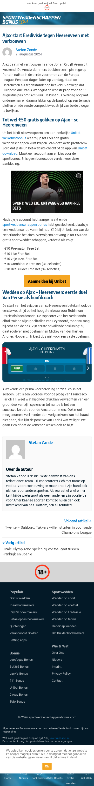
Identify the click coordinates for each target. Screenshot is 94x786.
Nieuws (57, 659)
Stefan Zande (41, 442)
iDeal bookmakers (22, 605)
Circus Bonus (19, 694)
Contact (57, 680)
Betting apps (18, 640)
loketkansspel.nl (59, 738)
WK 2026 (86, 778)
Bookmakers (39, 778)
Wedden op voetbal (65, 605)
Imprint (56, 666)
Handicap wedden (64, 626)
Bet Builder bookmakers (68, 633)
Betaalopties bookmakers (27, 619)
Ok (47, 766)
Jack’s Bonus (19, 673)
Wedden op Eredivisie (66, 612)
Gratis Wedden (20, 598)
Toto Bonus (17, 701)
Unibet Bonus (19, 687)
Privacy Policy (61, 673)
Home (8, 778)
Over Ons (58, 652)
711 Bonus (17, 680)
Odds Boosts (55, 778)
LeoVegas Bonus (21, 659)
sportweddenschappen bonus (24, 224)
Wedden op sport (63, 598)
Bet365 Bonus (19, 666)
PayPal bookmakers (24, 612)
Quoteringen (18, 626)
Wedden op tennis (64, 619)
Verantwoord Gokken (24, 633)
